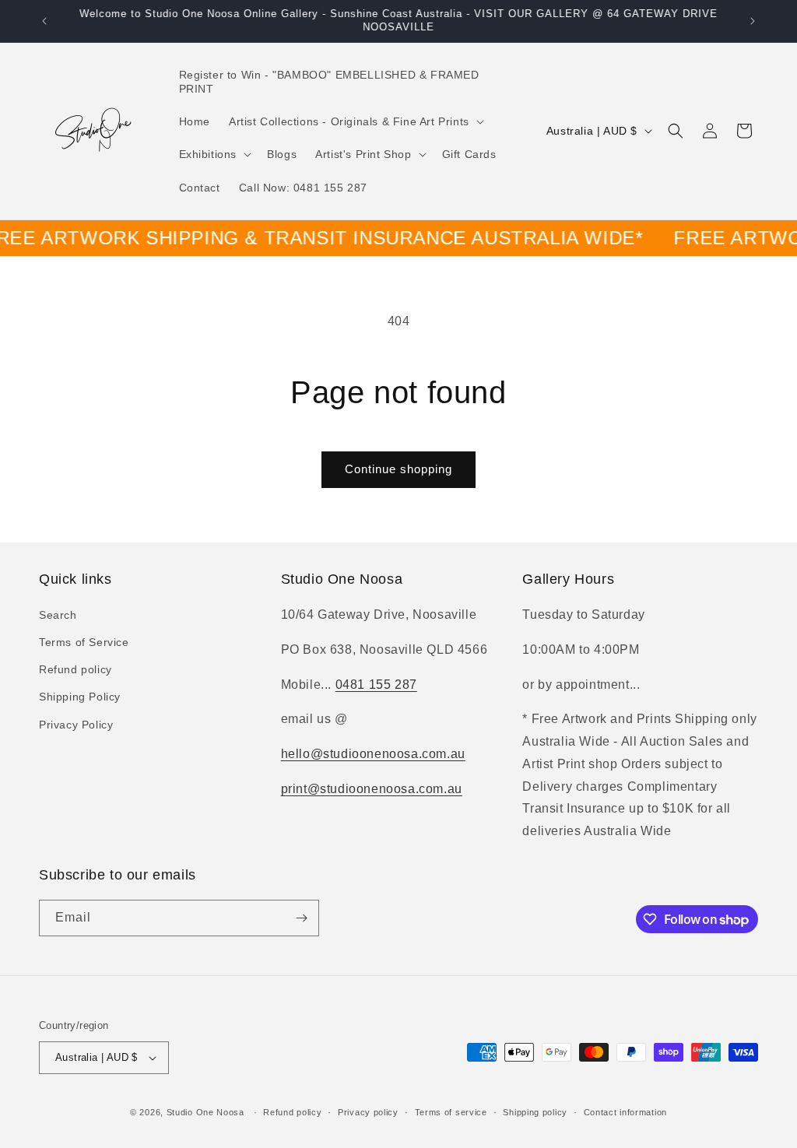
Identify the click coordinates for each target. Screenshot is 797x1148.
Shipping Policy (80, 696)
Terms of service (451, 1112)
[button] (354, 121)
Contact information (625, 1112)
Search (58, 615)
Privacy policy (368, 1112)
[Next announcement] (753, 21)
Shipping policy (535, 1112)
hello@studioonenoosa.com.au (373, 753)
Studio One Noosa (205, 1112)
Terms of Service (84, 642)
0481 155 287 (376, 684)
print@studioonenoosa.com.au (371, 788)
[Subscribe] (301, 918)
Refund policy (75, 669)
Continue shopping (398, 469)
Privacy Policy (76, 724)
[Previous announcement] (44, 21)
